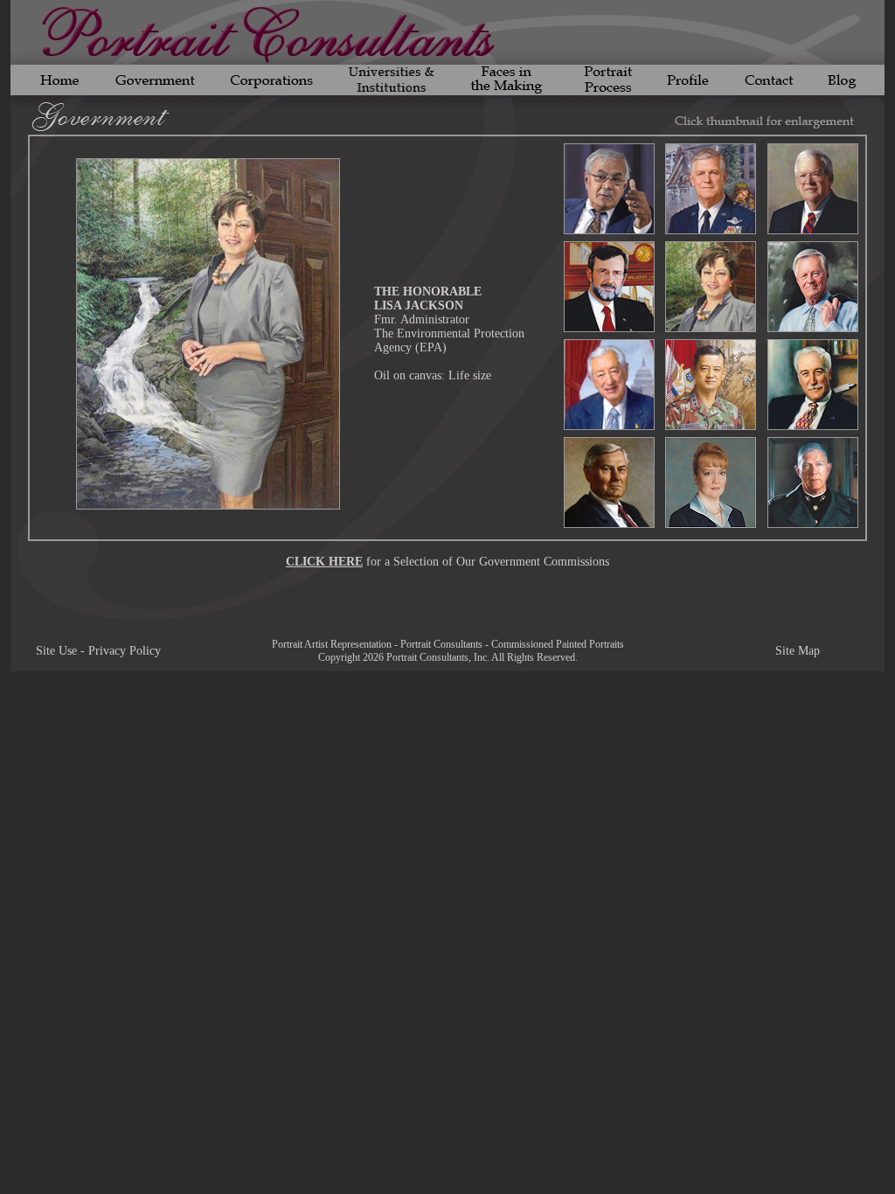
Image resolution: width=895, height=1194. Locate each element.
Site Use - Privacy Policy (98, 650)
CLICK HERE (324, 561)
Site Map (797, 650)
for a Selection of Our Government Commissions (486, 561)
